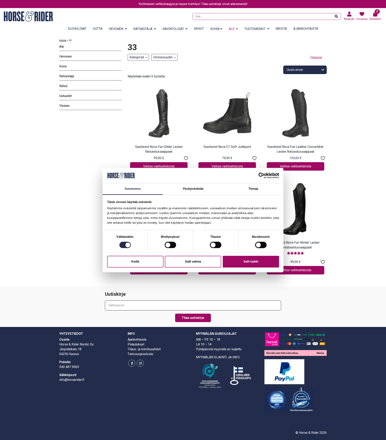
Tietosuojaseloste (140, 354)
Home (62, 40)
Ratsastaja (142, 29)
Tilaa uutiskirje (193, 318)
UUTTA (97, 29)
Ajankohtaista (305, 29)
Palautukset (136, 344)
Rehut (199, 29)
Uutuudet (65, 96)
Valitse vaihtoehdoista (159, 166)
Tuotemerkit (255, 29)
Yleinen (64, 106)
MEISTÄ (281, 29)
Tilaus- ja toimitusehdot (144, 349)
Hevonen (116, 29)
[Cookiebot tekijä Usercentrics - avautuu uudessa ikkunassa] (261, 175)
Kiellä (135, 261)
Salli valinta (193, 261)
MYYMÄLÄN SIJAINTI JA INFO (218, 357)
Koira (215, 29)
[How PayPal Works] (284, 371)
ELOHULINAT (77, 29)
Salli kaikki (250, 261)
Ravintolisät (173, 29)
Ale (231, 29)
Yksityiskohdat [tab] (193, 189)
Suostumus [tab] (133, 189)
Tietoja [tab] (253, 189)
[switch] (170, 245)
